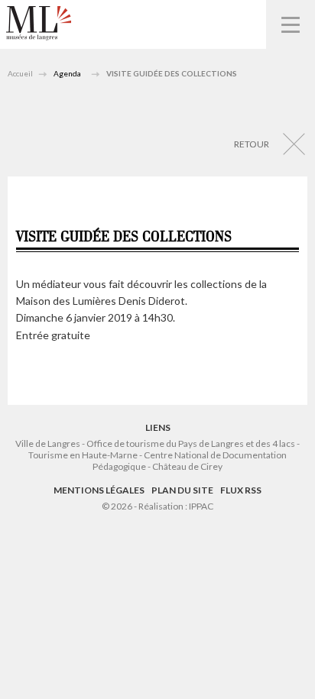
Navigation (290, 24)
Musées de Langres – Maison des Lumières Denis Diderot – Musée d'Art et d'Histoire (38, 23)
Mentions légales (99, 490)
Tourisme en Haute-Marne (83, 455)
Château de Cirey (187, 466)
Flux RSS (240, 490)
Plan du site (182, 490)
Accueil (20, 73)
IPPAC (201, 506)
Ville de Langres (47, 443)
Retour (251, 144)
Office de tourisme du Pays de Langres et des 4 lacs (191, 443)
